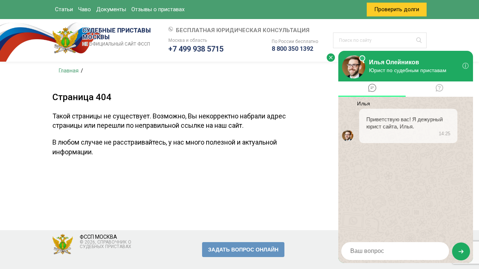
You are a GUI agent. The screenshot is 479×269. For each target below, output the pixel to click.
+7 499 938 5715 (195, 48)
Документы (111, 9)
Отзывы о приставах (157, 9)
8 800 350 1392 (292, 48)
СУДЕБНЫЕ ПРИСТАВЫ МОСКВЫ (116, 37)
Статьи (64, 9)
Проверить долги (396, 9)
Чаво (84, 9)
